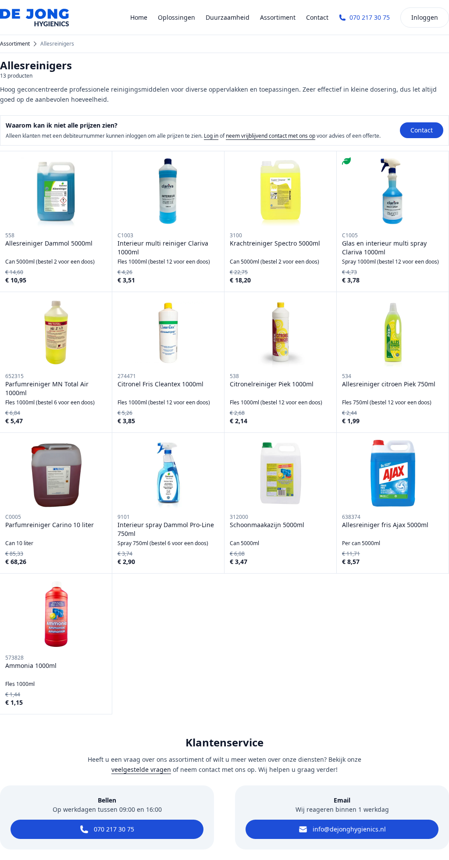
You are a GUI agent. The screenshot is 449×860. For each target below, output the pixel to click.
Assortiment (278, 17)
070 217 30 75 (369, 17)
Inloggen (424, 17)
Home (138, 17)
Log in (211, 135)
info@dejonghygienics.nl (349, 829)
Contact (317, 17)
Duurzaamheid (227, 17)
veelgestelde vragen (141, 769)
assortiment (15, 43)
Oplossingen (176, 17)
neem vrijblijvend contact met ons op (270, 135)
